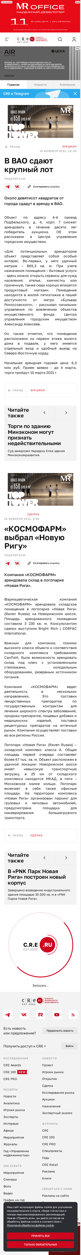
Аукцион (66, 142)
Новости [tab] (38, 82)
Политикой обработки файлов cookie (30, 1225)
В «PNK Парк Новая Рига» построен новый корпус (37, 875)
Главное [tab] (13, 82)
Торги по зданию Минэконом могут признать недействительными (34, 430)
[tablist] (39, 82)
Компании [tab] (65, 82)
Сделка (33, 508)
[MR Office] (39, 15)
